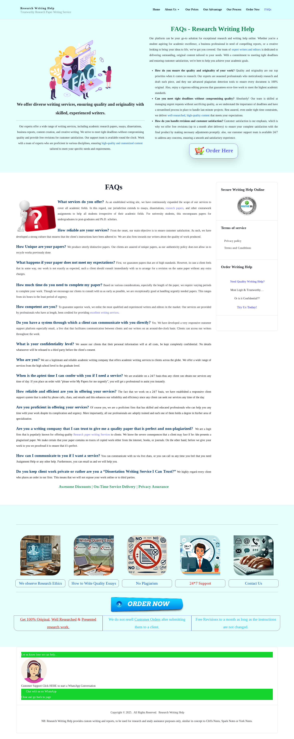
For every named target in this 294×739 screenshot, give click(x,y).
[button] (172, 9)
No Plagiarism (147, 583)
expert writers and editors (246, 49)
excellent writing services (104, 312)
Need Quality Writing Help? (247, 281)
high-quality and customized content (122, 143)
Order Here (218, 151)
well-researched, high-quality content (189, 115)
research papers (174, 208)
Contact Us (253, 583)
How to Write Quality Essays (94, 583)
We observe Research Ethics (40, 583)
